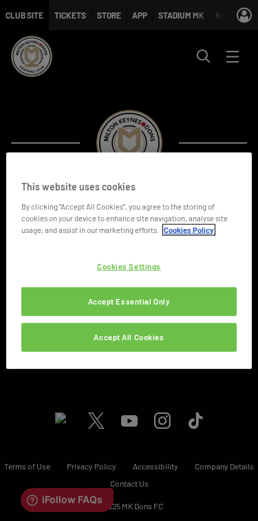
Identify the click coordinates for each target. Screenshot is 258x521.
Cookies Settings (129, 266)
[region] (128, 261)
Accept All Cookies (129, 336)
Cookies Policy (189, 229)
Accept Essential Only (129, 300)
